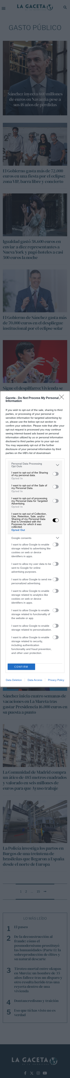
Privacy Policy (56, 679)
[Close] (62, 398)
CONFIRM (21, 666)
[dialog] (35, 539)
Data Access (35, 679)
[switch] (56, 474)
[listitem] (35, 465)
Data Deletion (14, 679)
